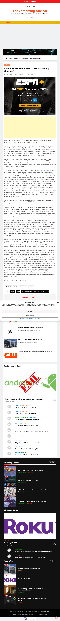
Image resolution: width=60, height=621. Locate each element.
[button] (57, 302)
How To (24, 452)
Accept (30, 311)
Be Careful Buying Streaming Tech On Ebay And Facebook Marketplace (33, 551)
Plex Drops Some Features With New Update (26, 449)
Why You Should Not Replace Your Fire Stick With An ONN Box (23, 399)
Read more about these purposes (18, 308)
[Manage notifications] (56, 617)
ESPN (18, 291)
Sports (24, 423)
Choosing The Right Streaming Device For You (27, 454)
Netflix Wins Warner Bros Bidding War (30, 339)
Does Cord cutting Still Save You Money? (25, 413)
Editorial (7, 64)
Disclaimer (25, 614)
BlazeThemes (45, 611)
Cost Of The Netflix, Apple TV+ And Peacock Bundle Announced (31, 431)
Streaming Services (23, 472)
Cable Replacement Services (22, 417)
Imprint (38, 318)
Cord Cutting (7, 397)
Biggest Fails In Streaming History (28, 480)
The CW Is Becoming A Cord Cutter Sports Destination (35, 351)
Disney (12, 291)
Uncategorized (19, 549)
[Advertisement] (30, 36)
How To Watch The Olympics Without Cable (26, 425)
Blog (14, 614)
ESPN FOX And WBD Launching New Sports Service (28, 437)
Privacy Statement (32, 318)
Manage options (30, 315)
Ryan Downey (9, 74)
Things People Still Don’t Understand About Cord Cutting (30, 443)
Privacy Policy (32, 1)
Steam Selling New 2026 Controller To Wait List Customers (30, 557)
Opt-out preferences (24, 318)
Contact (26, 1)
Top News (24, 429)
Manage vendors (6, 308)
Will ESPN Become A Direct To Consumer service (35, 291)
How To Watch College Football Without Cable (27, 419)
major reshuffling (46, 170)
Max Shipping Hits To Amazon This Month (30, 470)
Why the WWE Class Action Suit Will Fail (30, 327)
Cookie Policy (32, 614)
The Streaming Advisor (30, 11)
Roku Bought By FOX (10, 543)
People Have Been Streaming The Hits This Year (32, 501)
